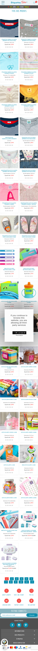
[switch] (4, 648)
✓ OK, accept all (19, 333)
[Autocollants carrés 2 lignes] (29, 421)
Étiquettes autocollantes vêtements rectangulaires (29, 138)
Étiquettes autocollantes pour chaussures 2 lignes (29, 237)
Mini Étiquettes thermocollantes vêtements (9, 138)
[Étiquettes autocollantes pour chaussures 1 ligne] (9, 225)
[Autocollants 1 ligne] (9, 454)
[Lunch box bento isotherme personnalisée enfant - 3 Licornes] (9, 552)
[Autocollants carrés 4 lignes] (29, 356)
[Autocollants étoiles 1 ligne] (29, 388)
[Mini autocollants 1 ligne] (29, 454)
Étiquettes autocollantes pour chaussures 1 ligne (9, 237)
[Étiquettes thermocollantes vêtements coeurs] (9, 94)
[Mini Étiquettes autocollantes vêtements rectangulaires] (9, 159)
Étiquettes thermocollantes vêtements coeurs (9, 106)
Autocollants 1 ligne (9, 465)
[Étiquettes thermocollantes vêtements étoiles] (29, 61)
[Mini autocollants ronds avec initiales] (9, 519)
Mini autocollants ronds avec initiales (9, 531)
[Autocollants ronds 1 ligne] (9, 388)
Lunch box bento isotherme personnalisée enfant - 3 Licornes (9, 564)
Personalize (19, 335)
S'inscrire (31, 615)
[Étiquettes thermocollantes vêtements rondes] (9, 61)
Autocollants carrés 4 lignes (28, 367)
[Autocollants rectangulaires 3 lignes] (29, 290)
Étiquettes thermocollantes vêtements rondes (9, 73)
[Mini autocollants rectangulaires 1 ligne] (9, 257)
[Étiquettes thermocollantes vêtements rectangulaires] (9, 28)
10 (21, 582)
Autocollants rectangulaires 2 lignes (9, 302)
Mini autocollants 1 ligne (28, 465)
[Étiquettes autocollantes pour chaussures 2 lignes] (29, 225)
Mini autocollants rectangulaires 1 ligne (9, 269)
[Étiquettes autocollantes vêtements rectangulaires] (29, 126)
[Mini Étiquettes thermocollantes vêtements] (9, 126)
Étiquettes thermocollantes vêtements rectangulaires (9, 40)
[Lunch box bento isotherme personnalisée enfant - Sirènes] (29, 519)
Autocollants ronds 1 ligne (9, 400)
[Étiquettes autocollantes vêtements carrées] (9, 192)
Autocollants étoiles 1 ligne (28, 400)
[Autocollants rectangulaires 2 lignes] (9, 290)
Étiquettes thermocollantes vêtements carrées (28, 106)
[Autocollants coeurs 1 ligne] (9, 421)
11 (26, 582)
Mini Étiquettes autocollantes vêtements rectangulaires (9, 171)
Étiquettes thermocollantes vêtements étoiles (28, 73)
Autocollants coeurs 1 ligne (9, 432)
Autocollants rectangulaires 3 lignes (29, 302)
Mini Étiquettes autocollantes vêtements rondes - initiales (29, 204)
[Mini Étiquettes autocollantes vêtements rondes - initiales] (29, 192)
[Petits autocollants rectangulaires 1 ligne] (29, 257)
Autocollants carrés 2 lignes (28, 432)
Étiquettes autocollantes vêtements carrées (9, 204)
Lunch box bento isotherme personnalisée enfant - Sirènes (29, 531)
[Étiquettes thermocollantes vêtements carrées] (29, 94)
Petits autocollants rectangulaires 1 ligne (29, 269)
